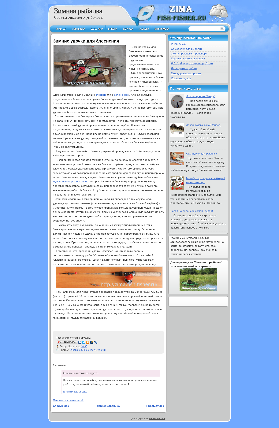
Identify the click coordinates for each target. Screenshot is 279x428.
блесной (100, 94)
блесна (74, 349)
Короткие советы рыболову (188, 58)
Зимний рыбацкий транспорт (189, 53)
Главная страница (108, 405)
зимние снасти (87, 349)
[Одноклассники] (88, 342)
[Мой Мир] (92, 342)
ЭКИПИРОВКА (161, 29)
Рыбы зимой (178, 43)
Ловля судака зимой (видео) (203, 124)
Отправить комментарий (68, 400)
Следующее (61, 405)
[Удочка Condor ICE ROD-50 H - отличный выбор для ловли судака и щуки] (109, 287)
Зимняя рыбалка (78, 11)
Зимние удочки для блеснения (86, 41)
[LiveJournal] (96, 342)
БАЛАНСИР (97, 29)
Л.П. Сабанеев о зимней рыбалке (192, 63)
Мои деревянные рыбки (186, 73)
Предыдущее (155, 405)
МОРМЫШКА (78, 29)
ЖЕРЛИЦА (128, 29)
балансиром (121, 94)
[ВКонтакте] (80, 342)
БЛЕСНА (112, 29)
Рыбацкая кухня (181, 78)
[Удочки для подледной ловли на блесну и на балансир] (89, 66)
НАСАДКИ (144, 29)
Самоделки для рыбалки (186, 48)
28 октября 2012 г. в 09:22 (75, 392)
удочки (102, 349)
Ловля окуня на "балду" (200, 96)
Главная (61, 29)
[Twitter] (84, 342)
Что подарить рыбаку (184, 68)
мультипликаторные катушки (70, 181)
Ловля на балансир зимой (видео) (191, 210)
